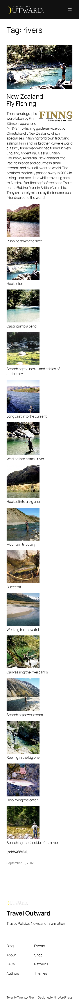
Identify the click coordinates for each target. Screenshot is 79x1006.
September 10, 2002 (20, 863)
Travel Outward (28, 913)
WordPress (65, 997)
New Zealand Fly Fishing (25, 100)
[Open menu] (69, 9)
